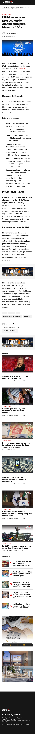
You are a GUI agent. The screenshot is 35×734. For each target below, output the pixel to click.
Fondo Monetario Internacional (12, 316)
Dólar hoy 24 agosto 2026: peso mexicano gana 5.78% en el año (21, 584)
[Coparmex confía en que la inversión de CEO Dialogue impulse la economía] (17, 499)
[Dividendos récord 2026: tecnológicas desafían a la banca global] (5, 573)
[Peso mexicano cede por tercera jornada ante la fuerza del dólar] (17, 430)
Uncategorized (7, 14)
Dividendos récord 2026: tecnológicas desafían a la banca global (22, 574)
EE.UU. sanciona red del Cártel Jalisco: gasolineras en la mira (22, 563)
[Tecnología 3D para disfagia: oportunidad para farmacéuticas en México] (5, 594)
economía (21, 69)
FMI (18, 312)
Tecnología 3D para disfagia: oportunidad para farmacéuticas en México (22, 595)
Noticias (8, 7)
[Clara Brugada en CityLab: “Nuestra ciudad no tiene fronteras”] (17, 396)
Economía (11, 312)
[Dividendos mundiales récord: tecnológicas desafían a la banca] (5, 606)
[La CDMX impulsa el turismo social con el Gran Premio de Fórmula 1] (17, 533)
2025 (4, 312)
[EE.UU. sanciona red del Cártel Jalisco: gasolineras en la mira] (5, 563)
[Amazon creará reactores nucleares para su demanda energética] (17, 464)
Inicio (3, 7)
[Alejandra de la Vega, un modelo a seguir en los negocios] (17, 363)
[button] (3, 2)
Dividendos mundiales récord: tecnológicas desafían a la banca (21, 606)
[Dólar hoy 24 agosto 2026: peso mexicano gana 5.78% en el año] (5, 584)
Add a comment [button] (11, 331)
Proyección (27, 316)
